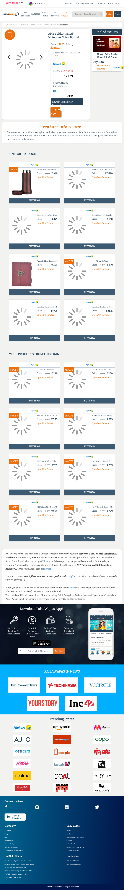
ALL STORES (35, 14)
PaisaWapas (56, 887)
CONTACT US (101, 4)
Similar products (23, 154)
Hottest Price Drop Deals (75, 847)
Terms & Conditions (11, 847)
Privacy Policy (9, 844)
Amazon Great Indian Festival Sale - (19, 864)
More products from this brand (35, 354)
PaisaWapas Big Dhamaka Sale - (18, 861)
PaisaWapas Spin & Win (13, 877)
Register (109, 14)
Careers (69, 840)
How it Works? (9, 840)
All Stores (70, 834)
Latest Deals (71, 844)
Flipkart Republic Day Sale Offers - (19, 871)
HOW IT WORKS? (87, 4)
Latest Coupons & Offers (75, 837)
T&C (54, 91)
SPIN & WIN (39, 3)
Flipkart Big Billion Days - (15, 867)
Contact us (73, 856)
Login (117, 14)
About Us (8, 830)
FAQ (6, 837)
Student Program (72, 850)
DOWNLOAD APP (114, 4)
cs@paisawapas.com (74, 864)
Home (69, 830)
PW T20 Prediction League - (16, 874)
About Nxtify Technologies (14, 850)
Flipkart (55, 47)
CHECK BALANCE (72, 4)
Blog (6, 834)
